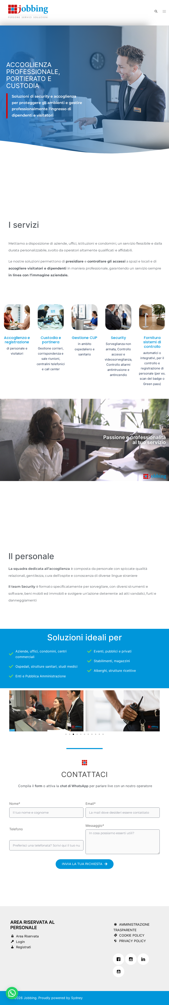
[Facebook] (119, 959)
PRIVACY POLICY (132, 941)
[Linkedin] (144, 959)
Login (20, 942)
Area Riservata (27, 936)
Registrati (23, 947)
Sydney (77, 998)
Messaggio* (95, 825)
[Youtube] (119, 971)
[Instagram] (132, 959)
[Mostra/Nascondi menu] (164, 11)
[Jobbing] (28, 11)
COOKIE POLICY (131, 935)
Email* (91, 803)
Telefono (16, 829)
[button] (155, 11)
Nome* (14, 803)
